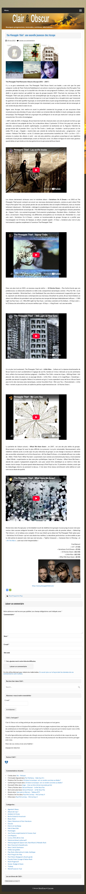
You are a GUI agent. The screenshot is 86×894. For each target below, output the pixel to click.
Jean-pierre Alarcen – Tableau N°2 (28, 792)
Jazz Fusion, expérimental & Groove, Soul (22, 833)
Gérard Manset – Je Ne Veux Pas (33, 787)
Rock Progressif (13, 861)
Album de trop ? (13, 812)
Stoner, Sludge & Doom (15, 864)
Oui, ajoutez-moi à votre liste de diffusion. (21, 661)
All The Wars (11, 540)
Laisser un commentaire (27, 40)
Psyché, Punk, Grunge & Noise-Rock (20, 859)
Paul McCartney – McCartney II (34, 794)
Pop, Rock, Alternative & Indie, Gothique (21, 852)
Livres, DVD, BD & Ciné (16, 838)
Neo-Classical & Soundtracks (18, 845)
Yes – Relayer (21, 775)
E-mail (6, 644)
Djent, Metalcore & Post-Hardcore (19, 821)
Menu (6, 10)
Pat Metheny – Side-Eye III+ (34, 778)
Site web (7, 652)
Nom (6, 636)
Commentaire (9, 614)
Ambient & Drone (14, 814)
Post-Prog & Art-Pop (16, 596)
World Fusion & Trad (15, 869)
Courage (50, 888)
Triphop (10, 866)
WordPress (42, 888)
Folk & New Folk (13, 828)
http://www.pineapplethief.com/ (43, 586)
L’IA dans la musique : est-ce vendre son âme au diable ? (42, 780)
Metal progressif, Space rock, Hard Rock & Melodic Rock (27, 843)
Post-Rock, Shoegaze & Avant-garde (20, 857)
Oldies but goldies (14, 850)
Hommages (12, 831)
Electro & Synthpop (14, 826)
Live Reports (12, 835)
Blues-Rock (12, 819)
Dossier (10, 824)
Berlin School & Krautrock (17, 816)
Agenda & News (13, 809)
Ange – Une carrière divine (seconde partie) (37, 785)
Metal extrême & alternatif (17, 840)
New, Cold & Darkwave (16, 847)
